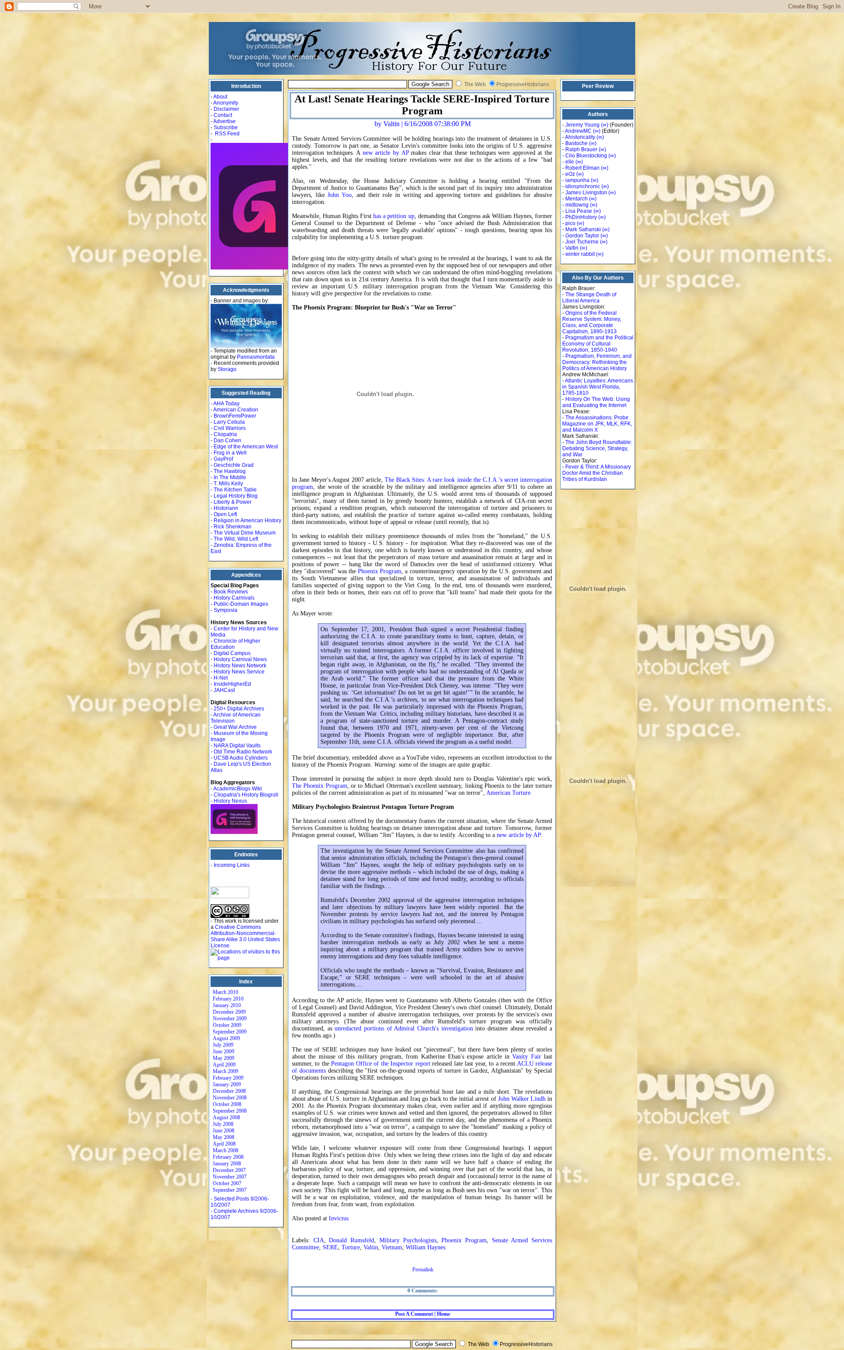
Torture (351, 1247)
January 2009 (227, 1084)
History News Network (240, 665)
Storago (227, 369)
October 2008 (227, 1104)
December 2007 (229, 1170)
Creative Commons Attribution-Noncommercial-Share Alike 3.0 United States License (245, 936)
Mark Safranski (583, 229)
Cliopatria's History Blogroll (246, 795)
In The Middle (230, 477)
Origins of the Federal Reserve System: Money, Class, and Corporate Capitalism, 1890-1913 (591, 322)
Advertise (224, 121)
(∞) (604, 125)
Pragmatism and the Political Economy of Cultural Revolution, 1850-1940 (597, 344)
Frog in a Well (230, 453)
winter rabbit (580, 254)
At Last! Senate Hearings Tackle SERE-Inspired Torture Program (422, 104)
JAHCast (224, 690)
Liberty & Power (232, 502)
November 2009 (230, 1018)
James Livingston (586, 192)
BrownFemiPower (235, 416)
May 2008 (223, 1137)
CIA (318, 1240)
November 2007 (230, 1177)
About (220, 97)
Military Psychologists (408, 1240)
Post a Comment (414, 1314)
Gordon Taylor (582, 236)
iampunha (577, 180)
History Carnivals (234, 598)
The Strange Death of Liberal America (589, 297)
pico (570, 223)
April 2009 (224, 1065)
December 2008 (229, 1091)
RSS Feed (227, 134)
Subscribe (226, 127)
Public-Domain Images (241, 604)
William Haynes (425, 1247)
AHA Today (226, 403)
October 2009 (227, 1025)
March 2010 (225, 992)
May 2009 (223, 1058)
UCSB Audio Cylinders (241, 758)
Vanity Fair (526, 1056)
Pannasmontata (256, 357)
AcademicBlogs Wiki (237, 789)
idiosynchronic (582, 186)
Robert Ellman (582, 168)
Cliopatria (225, 434)
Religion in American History (247, 520)
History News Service (239, 672)
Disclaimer (226, 109)
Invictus (339, 1218)
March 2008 (225, 1150)
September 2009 (230, 1032)
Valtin (371, 1247)
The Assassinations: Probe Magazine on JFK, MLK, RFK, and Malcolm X (597, 424)
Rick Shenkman (232, 527)
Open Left (225, 514)
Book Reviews (231, 592)
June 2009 (223, 1051)
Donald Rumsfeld (351, 1240)
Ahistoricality (580, 137)
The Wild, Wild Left (236, 539)
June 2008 (223, 1131)
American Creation (235, 410)
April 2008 (224, 1144)
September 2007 (230, 1190)
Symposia (225, 610)
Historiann (226, 508)
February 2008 (228, 1157)
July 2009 (223, 1045)
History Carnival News (240, 659)
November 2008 (230, 1098)
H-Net (221, 678)
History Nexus (230, 801)
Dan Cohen (227, 440)
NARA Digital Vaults (237, 745)
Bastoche (576, 143)
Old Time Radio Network (243, 752)
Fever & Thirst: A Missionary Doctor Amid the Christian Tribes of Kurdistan (596, 473)
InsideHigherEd (232, 684)
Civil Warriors (230, 428)
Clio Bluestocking (586, 156)
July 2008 (223, 1124)
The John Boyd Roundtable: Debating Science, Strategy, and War (597, 448)
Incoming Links (232, 865)
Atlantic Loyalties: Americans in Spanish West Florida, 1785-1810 (597, 387)
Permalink (422, 1269)
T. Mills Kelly (228, 483)
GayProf (223, 459)
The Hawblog (230, 471)
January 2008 (227, 1164)
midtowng (577, 205)
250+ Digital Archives (239, 709)
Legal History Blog (236, 496)
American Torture (508, 793)
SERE (330, 1247)
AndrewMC (578, 131)
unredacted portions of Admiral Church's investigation (404, 1028)
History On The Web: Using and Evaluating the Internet (596, 402)
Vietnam (392, 1247)
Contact (223, 115)
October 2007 (227, 1183)
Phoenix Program (379, 571)
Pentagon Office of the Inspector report (380, 1063)
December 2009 (229, 1012)
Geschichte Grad (234, 465)
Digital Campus (232, 653)
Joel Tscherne (582, 242)
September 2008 (230, 1111)
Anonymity (225, 103)
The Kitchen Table (235, 490)
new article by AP (386, 152)
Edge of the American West (246, 447)
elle (569, 162)
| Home (441, 1314)
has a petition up (393, 216)
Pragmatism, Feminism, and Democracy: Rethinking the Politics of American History (597, 362)
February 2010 (228, 999)
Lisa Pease (578, 211)
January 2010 (227, 1005)
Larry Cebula (229, 422)
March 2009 (225, 1071)
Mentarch (576, 199)
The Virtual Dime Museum (245, 533)
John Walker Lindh (522, 1098)
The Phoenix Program (319, 785)
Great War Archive (235, 727)
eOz (570, 174)
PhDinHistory (581, 217)
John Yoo (339, 195)
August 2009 (226, 1038)
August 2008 (226, 1117)
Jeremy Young (582, 125)
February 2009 (228, 1078)
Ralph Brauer (581, 149)
